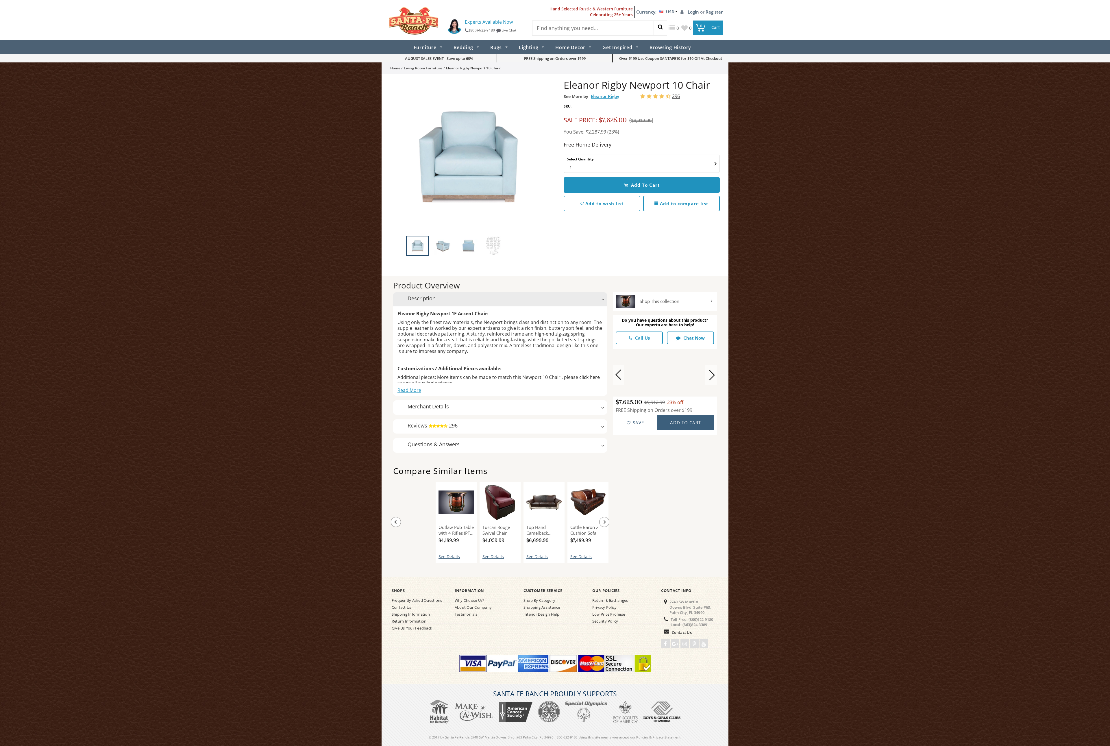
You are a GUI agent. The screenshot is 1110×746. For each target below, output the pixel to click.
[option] (468, 156)
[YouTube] (704, 643)
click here (589, 377)
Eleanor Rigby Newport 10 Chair (408, 529)
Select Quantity (580, 159)
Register (714, 12)
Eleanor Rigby (605, 96)
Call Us (642, 338)
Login (694, 12)
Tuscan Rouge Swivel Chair (496, 530)
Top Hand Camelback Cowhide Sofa (540, 530)
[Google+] (675, 643)
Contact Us (682, 632)
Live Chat (509, 30)
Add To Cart (645, 185)
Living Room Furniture (423, 68)
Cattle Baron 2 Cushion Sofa (584, 530)
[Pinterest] (694, 643)
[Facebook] (665, 643)
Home (395, 68)
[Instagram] (684, 643)
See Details (449, 556)
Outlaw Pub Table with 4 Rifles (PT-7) (456, 530)
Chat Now (694, 338)
